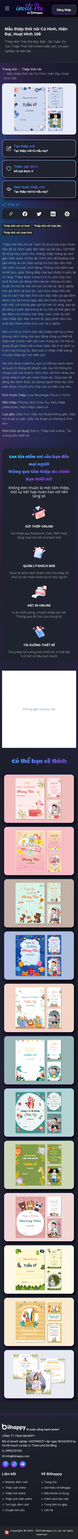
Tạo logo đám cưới (16, 1504)
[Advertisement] (39, 709)
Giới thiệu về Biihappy (56, 1487)
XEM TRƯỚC (23, 805)
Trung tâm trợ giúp (55, 1504)
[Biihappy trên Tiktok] (14, 1464)
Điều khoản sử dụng (56, 1493)
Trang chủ (9, 69)
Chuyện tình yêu (14, 1510)
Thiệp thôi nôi (31, 69)
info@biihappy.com (17, 1456)
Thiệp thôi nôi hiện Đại (47, 225)
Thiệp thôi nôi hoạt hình (18, 232)
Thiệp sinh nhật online (18, 1499)
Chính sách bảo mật (56, 1499)
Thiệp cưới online (15, 1487)
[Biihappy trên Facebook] (5, 1464)
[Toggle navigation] (7, 8)
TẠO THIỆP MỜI (54, 805)
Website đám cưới (15, 1482)
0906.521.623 (13, 1450)
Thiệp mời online (15, 1493)
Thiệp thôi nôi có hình (17, 225)
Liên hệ (48, 1510)
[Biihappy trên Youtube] (22, 1464)
